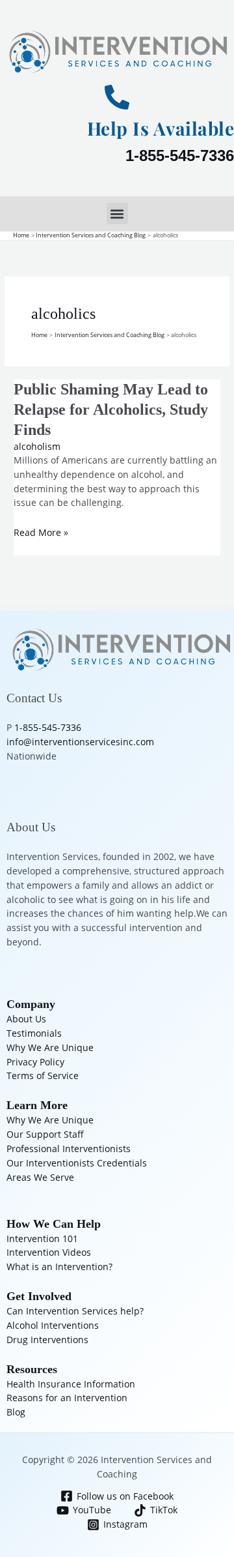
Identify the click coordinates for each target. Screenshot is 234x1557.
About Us (26, 1019)
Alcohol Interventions (52, 1325)
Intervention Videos (48, 1252)
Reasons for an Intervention (66, 1397)
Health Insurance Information (70, 1384)
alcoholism (37, 446)
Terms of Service (42, 1075)
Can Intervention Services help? (75, 1311)
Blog (15, 1412)
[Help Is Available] (117, 97)
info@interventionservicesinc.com (80, 741)
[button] (117, 213)
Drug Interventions (47, 1339)
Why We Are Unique (50, 1047)
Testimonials (34, 1033)
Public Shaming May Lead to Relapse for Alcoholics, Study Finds (111, 409)
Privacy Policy (35, 1062)
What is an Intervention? (59, 1266)
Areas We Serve (40, 1177)
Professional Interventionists (68, 1148)
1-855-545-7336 (179, 155)
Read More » (41, 532)
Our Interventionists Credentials (76, 1163)
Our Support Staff (45, 1134)
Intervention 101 (42, 1238)
